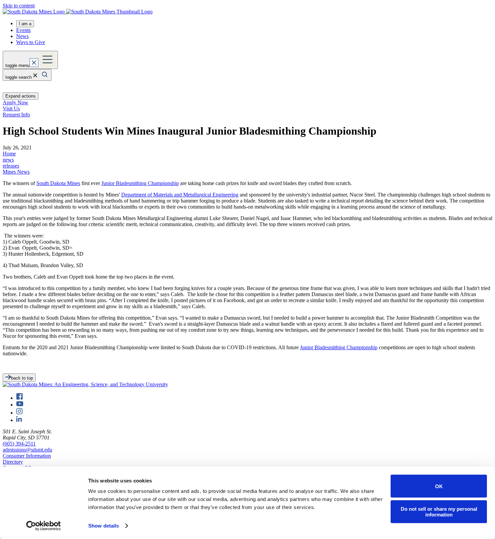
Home (9, 153)
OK (439, 486)
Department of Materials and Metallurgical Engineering (179, 194)
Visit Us (11, 108)
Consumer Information (27, 456)
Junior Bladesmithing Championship (140, 183)
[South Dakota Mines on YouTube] (19, 404)
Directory (13, 462)
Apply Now (15, 102)
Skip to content (19, 5)
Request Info (16, 114)
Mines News (16, 172)
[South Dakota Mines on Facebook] (19, 398)
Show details (103, 526)
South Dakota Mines (58, 183)
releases (11, 166)
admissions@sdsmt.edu (27, 450)
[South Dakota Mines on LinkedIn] (19, 420)
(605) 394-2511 (19, 443)
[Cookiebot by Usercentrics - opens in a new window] (43, 526)
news (8, 160)
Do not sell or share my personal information (439, 511)
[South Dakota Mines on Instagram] (19, 413)
